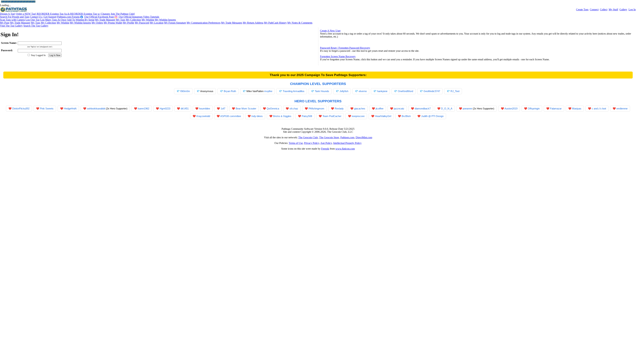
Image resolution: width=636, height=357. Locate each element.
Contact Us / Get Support (43, 16)
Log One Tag (33, 19)
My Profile (128, 22)
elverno (363, 91)
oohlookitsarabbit (96, 108)
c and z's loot (599, 108)
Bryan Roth (230, 91)
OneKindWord (405, 91)
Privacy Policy (311, 143)
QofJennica (273, 108)
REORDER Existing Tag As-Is (53, 13)
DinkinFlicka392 (20, 108)
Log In (632, 9)
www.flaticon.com (345, 148)
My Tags (120, 19)
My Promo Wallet (113, 22)
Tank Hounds (322, 91)
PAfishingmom (316, 108)
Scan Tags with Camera (12, 19)
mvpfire (268, 91)
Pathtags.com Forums (68, 16)
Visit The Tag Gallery (11, 25)
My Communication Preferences (203, 22)
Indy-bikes (257, 116)
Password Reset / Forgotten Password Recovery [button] (345, 47)
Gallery (623, 9)
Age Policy (326, 143)
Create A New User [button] (330, 30)
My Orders (97, 22)
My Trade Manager (105, 19)
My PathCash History (275, 22)
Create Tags (582, 9)
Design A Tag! (7, 13)
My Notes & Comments (299, 22)
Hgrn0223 (165, 108)
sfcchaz (294, 108)
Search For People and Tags (14, 16)
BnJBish (406, 116)
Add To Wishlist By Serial (80, 19)
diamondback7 (423, 108)
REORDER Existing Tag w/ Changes (90, 13)
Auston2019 (510, 108)
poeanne (467, 108)
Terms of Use (296, 143)
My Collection (133, 19)
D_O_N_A (446, 108)
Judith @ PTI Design (432, 116)
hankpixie (382, 91)
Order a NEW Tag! (26, 13)
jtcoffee (379, 108)
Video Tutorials (151, 16)
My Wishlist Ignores (165, 19)
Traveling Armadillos (293, 91)
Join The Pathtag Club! (123, 13)
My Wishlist (148, 19)
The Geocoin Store (329, 137)
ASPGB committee (230, 116)
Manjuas (576, 108)
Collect (603, 9)
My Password (142, 22)
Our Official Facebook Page (99, 16)
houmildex (204, 108)
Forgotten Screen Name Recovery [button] (338, 56)
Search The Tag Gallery (35, 25)
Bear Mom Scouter (246, 108)
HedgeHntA (70, 108)
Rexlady (339, 108)
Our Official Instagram (130, 16)
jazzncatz (399, 108)
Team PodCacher (331, 116)
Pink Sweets (46, 108)
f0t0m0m (185, 91)
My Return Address (253, 22)
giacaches (359, 108)
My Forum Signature (175, 22)
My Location (156, 22)
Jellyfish (344, 91)
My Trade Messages (231, 22)
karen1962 (143, 108)
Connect (594, 9)
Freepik (325, 148)
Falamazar (556, 108)
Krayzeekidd (203, 116)
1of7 (223, 108)
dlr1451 (185, 108)
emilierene (622, 108)
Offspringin (534, 108)
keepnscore (358, 116)
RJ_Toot (454, 91)
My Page (4, 22)
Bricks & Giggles (282, 116)
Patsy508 (307, 116)
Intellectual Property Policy (347, 143)
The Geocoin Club (308, 137)
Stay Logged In (38, 55)
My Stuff (613, 9)
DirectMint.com (364, 137)
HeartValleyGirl (383, 116)
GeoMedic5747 (432, 91)
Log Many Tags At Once (53, 19)
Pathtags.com (347, 137)
